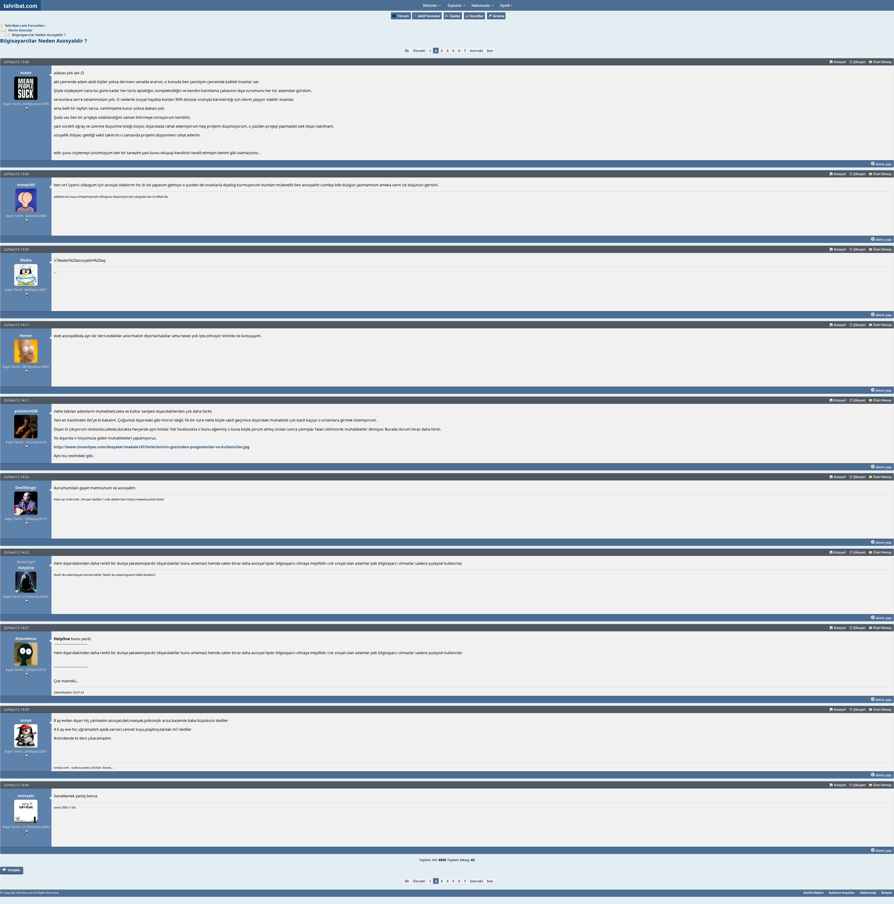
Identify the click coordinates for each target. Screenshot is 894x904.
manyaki (26, 795)
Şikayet (859, 61)
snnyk (26, 720)
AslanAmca (25, 638)
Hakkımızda (868, 892)
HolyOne (26, 567)
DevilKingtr (26, 487)
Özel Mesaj (882, 61)
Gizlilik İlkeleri (813, 892)
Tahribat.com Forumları (25, 25)
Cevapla (14, 870)
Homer (26, 335)
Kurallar (477, 16)
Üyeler (455, 16)
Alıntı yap (883, 164)
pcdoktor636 (25, 411)
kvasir (26, 72)
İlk (407, 50)
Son (490, 50)
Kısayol (840, 61)
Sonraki (476, 50)
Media (26, 260)
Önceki (419, 50)
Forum (403, 16)
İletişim (886, 892)
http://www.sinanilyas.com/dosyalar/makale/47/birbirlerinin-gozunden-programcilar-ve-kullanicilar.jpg (151, 446)
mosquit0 (26, 184)
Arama (498, 16)
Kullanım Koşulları (842, 892)
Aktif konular (429, 16)
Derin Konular (20, 30)
